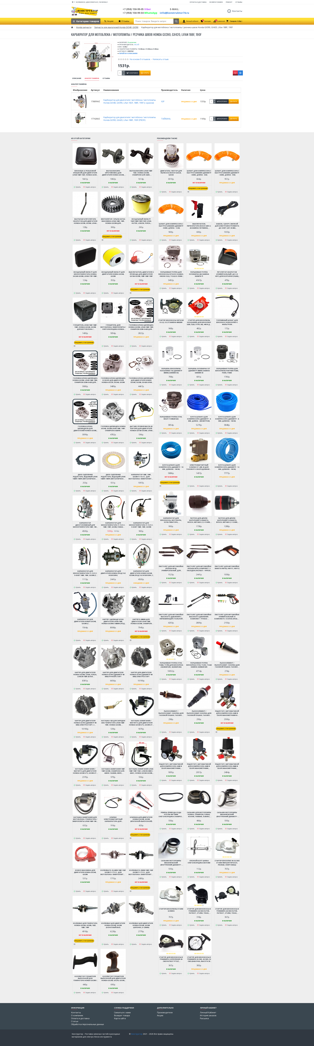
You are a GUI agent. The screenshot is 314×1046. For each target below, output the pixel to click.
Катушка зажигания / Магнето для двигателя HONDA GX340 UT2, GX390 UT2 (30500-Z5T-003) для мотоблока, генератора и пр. (85, 771)
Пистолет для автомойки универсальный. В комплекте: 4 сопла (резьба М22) (227, 617)
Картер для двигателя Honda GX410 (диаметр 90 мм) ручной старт (113, 674)
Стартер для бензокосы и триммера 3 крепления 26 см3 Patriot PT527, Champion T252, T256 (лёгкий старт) (170, 959)
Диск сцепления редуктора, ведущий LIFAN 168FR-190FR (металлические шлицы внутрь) (113, 477)
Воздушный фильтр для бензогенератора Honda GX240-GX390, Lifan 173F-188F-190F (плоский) (85, 274)
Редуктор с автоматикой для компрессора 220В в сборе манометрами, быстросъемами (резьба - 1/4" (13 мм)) (171, 766)
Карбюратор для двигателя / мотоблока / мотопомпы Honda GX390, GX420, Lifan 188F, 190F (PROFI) (129, 118)
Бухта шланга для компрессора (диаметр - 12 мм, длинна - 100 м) (227, 467)
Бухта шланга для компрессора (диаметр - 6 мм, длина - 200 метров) (199, 419)
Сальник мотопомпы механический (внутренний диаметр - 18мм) (227, 814)
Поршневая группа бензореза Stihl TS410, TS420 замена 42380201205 (199, 665)
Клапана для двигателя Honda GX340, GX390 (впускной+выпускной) (141, 819)
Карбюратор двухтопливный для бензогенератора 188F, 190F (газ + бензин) (85, 525)
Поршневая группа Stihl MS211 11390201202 (171, 418)
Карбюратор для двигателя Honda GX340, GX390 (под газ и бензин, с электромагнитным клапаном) (141, 573)
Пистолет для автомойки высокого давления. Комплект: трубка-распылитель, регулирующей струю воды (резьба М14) (199, 617)
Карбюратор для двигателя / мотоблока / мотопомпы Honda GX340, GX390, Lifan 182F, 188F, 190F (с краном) (129, 101)
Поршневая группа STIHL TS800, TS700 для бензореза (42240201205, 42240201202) (171, 665)
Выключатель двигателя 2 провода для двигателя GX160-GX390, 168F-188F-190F (141, 274)
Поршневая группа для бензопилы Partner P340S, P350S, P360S (227, 371)
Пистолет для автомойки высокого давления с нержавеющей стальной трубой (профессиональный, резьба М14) (171, 617)
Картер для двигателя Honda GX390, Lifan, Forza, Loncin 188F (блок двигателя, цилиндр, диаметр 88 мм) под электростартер (85, 674)
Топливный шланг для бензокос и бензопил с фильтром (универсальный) (227, 322)
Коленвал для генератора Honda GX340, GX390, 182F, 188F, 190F (85, 925)
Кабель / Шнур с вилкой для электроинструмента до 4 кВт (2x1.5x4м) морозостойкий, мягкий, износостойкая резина (227, 226)
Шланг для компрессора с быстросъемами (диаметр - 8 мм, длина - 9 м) (227, 173)
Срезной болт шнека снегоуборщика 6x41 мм (199, 862)
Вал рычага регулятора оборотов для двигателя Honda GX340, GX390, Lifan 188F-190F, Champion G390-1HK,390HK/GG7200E (85, 221)
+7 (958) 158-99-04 (140, 12)
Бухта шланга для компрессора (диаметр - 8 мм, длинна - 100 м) (227, 419)
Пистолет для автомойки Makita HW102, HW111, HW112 (227, 567)
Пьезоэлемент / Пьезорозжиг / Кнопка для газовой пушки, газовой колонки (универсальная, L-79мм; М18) (170, 713)
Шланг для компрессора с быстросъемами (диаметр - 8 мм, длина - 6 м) (199, 173)
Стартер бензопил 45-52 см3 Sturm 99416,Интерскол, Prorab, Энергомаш (227, 863)
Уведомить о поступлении (112, 236)
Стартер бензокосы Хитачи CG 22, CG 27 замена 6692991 (171, 321)
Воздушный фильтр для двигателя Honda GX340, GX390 (113, 274)
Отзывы (106, 78)
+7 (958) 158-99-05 (137, 9)
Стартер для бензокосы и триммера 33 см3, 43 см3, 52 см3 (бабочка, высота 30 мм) (199, 959)
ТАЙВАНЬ (166, 118)
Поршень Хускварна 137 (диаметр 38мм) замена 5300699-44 (199, 371)
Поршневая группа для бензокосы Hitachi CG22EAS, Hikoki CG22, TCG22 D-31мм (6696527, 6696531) (171, 274)
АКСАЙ (136, 45)
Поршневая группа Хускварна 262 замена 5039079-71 (199, 274)
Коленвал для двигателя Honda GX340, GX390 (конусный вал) (113, 925)
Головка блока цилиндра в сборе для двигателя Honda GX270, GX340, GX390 (113, 380)
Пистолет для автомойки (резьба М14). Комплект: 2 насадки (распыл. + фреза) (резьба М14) (199, 568)
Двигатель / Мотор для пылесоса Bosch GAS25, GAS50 (171, 173)
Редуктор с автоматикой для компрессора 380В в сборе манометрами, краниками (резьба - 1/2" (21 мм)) (227, 766)
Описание (76, 78)
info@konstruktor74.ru (174, 12)
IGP (162, 101)
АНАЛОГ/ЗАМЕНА (92, 78)
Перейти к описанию (128, 53)
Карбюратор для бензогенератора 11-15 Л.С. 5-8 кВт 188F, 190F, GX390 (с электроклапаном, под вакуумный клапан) (85, 573)
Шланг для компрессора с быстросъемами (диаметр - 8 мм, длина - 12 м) (171, 226)
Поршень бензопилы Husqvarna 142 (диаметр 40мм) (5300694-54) (171, 371)
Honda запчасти (83, 27)
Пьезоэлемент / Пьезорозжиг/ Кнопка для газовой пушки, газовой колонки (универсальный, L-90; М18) (199, 713)
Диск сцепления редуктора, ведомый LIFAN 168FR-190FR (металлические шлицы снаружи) (85, 477)
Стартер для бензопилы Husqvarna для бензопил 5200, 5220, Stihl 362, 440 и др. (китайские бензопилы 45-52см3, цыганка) (199, 322)
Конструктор (136, 1034)
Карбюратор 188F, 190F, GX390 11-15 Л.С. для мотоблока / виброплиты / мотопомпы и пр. (141, 477)
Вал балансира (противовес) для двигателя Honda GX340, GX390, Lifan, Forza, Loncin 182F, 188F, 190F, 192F (113, 173)
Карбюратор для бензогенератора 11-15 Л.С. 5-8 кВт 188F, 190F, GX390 (141, 525)
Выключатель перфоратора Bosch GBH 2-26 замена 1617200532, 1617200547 (199, 226)
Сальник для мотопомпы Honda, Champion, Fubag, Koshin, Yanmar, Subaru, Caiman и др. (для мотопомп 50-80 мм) (199, 814)
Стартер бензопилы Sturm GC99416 (171, 910)
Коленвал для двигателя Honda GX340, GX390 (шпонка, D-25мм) (141, 925)
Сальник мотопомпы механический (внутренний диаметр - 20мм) (171, 863)
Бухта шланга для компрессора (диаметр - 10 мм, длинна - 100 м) (171, 467)
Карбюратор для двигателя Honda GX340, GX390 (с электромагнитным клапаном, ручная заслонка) (85, 621)
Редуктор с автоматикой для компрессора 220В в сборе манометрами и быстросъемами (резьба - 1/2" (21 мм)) (227, 713)
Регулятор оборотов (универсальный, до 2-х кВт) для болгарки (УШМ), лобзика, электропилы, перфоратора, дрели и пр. (227, 274)
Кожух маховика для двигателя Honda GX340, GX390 (85, 872)
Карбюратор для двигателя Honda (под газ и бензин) (113, 573)
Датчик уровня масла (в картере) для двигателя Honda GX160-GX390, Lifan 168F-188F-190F (141, 428)
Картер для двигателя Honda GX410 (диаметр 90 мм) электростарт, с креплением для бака (85, 723)
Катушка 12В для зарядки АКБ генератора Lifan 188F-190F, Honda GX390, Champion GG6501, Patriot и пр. (113, 723)
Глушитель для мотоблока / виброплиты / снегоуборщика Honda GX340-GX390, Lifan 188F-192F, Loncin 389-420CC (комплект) (113, 327)
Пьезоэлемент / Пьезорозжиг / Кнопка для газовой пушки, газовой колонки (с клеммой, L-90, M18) (227, 665)
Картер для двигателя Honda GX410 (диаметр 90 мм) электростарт (141, 674)
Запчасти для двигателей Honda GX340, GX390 (116, 27)
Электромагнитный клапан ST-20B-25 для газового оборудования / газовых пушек (198, 467)
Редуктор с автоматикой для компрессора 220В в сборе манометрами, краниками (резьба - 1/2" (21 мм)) (199, 766)
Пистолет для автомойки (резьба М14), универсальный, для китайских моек (171, 568)
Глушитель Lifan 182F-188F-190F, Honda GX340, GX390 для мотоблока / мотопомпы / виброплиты (85, 327)
